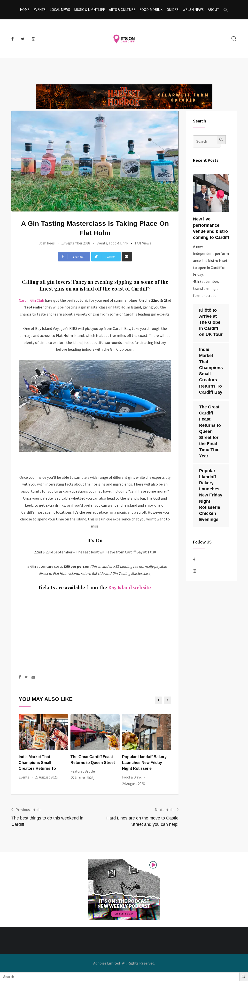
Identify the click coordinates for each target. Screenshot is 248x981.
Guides (172, 9)
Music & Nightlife (89, 9)
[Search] (234, 38)
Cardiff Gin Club (31, 300)
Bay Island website (130, 587)
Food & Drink (151, 9)
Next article (164, 809)
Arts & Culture (122, 9)
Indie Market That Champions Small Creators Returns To (37, 762)
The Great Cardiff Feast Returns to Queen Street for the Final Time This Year (210, 431)
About (213, 9)
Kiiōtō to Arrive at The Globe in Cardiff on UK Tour (211, 322)
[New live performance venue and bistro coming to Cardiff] (211, 193)
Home (24, 9)
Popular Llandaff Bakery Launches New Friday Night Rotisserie (144, 762)
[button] (226, 9)
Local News (60, 9)
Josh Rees (47, 243)
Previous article (28, 809)
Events (39, 9)
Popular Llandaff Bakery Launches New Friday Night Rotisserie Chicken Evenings (210, 495)
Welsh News (193, 9)
